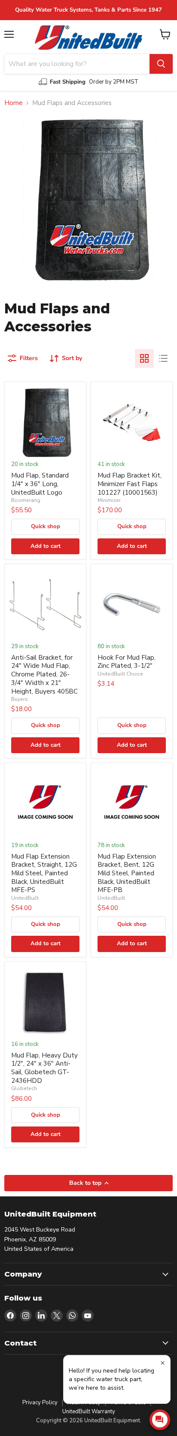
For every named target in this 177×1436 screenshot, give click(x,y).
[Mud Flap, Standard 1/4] (45, 422)
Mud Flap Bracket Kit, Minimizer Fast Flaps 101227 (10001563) (130, 483)
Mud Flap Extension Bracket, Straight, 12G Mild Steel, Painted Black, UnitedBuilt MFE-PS (44, 873)
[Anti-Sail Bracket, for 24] (45, 604)
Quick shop (45, 526)
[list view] (163, 358)
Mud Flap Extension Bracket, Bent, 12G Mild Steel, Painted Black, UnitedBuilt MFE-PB (127, 873)
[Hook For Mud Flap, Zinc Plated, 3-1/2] (132, 604)
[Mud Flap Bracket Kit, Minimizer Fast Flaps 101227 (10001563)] (132, 422)
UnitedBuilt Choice (120, 673)
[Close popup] (163, 1363)
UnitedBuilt (25, 898)
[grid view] (144, 358)
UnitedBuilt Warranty (88, 1411)
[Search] (161, 64)
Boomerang (25, 500)
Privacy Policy (40, 1402)
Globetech (24, 1088)
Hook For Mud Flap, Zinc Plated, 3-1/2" (127, 661)
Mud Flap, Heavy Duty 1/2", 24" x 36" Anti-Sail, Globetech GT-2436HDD (44, 1068)
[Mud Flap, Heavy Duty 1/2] (45, 1002)
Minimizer (109, 500)
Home (13, 103)
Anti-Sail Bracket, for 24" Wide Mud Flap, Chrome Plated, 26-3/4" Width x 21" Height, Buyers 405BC (44, 674)
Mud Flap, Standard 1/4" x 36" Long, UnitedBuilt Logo (40, 483)
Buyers (19, 699)
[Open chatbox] (160, 1419)
